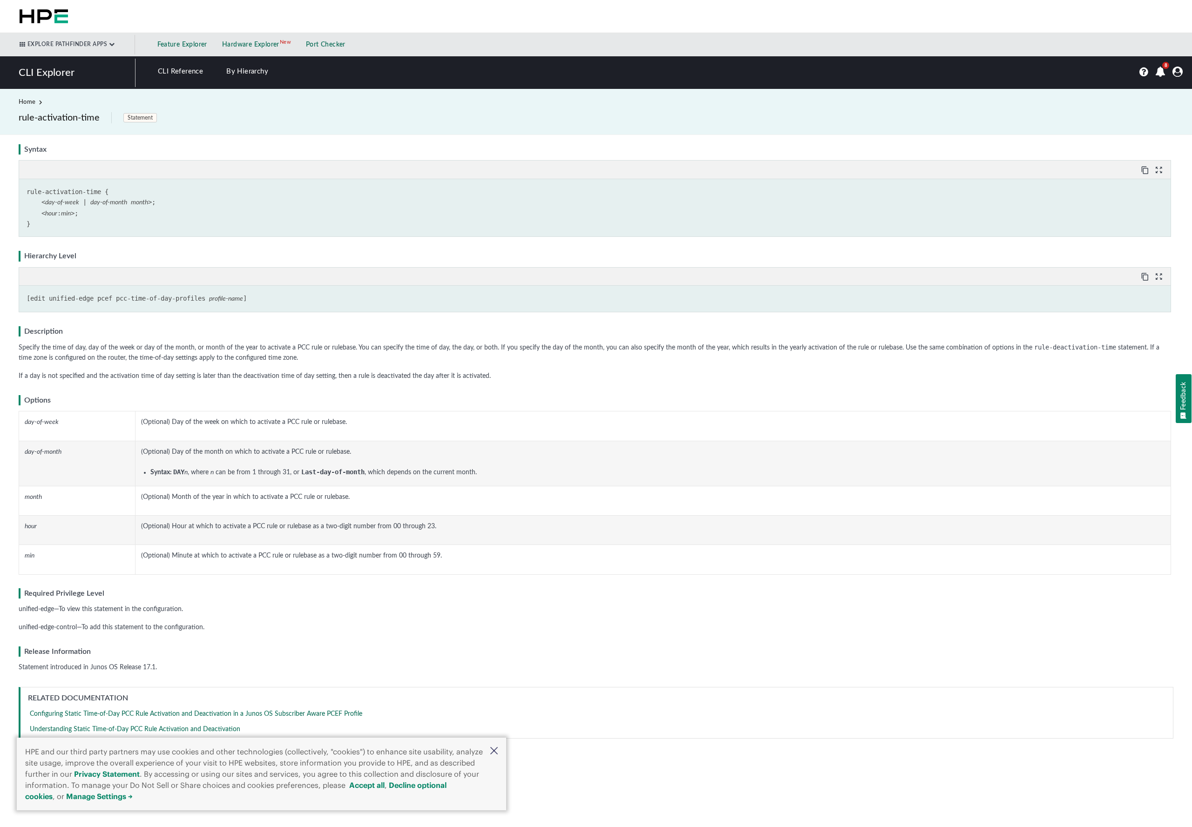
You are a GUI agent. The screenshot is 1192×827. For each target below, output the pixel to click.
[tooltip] (1146, 169)
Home (27, 102)
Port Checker (325, 44)
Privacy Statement (107, 774)
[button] (494, 752)
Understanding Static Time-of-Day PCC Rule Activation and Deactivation (135, 729)
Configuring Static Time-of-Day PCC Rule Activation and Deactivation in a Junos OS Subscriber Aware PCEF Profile (196, 714)
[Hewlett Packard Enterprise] (42, 16)
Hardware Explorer (250, 44)
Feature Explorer (182, 44)
